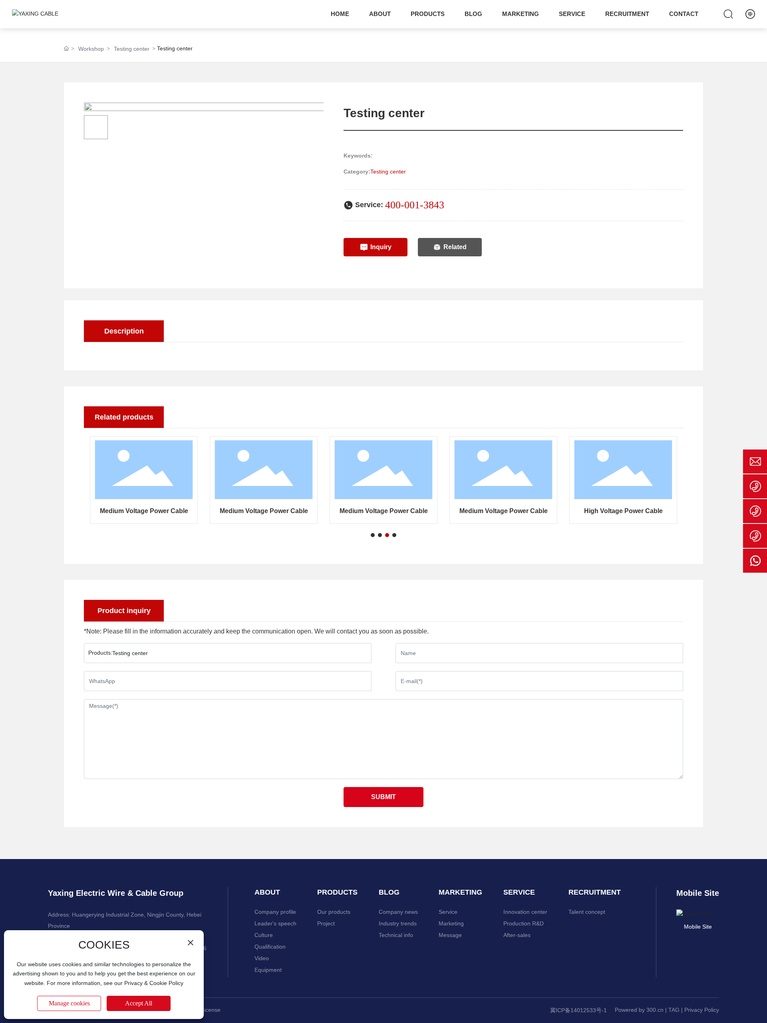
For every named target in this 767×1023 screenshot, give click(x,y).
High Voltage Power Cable (623, 511)
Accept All (138, 1003)
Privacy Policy (701, 1010)
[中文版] (750, 14)
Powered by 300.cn (639, 1010)
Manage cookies (69, 1003)
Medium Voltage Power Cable (144, 511)
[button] (373, 535)
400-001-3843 (414, 205)
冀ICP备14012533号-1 (578, 1010)
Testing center (131, 49)
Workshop (91, 49)
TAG (674, 1010)
